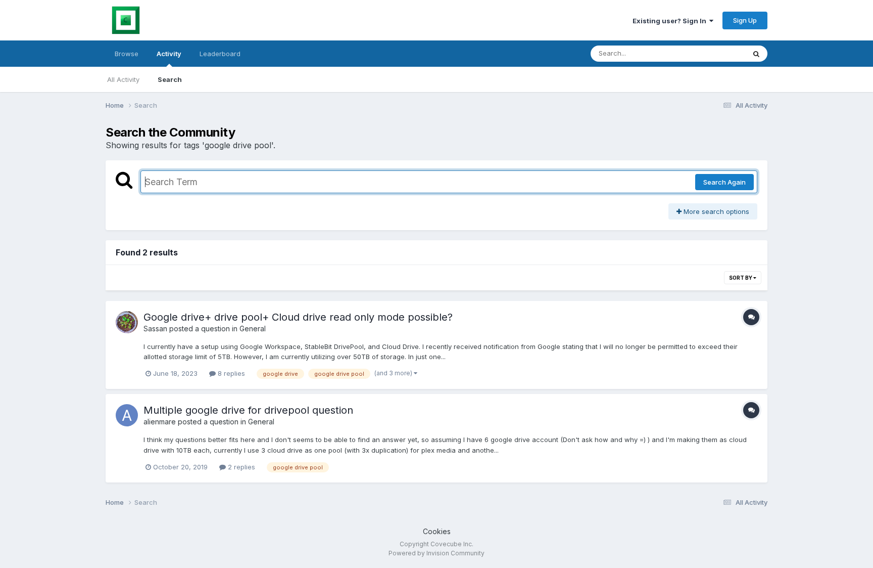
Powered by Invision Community (436, 553)
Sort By (741, 278)
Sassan (155, 328)
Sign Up (745, 20)
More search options (715, 211)
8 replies (230, 373)
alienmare (159, 421)
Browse (126, 54)
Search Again (724, 182)
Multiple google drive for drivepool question (248, 410)
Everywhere (714, 53)
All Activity (123, 79)
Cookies (437, 531)
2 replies (240, 467)
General (252, 328)
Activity (169, 54)
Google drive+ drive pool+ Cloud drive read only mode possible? (298, 317)
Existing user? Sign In (671, 21)
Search (170, 79)
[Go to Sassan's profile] (127, 322)
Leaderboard (220, 54)
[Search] (756, 54)
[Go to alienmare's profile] (127, 415)
